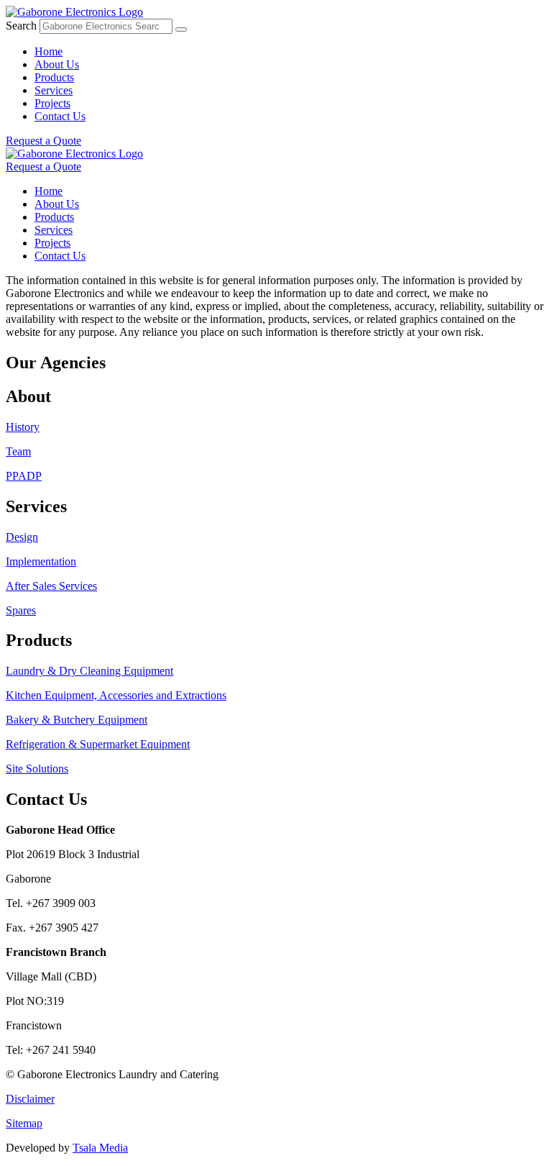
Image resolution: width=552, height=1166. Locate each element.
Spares (21, 610)
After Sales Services (51, 586)
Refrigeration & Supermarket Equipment (98, 744)
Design (22, 537)
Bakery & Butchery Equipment (76, 720)
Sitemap (24, 1123)
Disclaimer (30, 1099)
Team (18, 451)
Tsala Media (100, 1148)
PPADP (24, 476)
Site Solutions (37, 768)
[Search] (181, 29)
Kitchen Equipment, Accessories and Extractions (116, 695)
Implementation (41, 561)
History (23, 427)
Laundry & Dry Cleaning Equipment (89, 671)
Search (21, 25)
